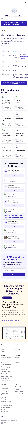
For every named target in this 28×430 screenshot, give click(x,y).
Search (14, 275)
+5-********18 (10, 230)
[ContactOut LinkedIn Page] (2, 423)
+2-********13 (10, 245)
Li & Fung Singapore (18, 101)
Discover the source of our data (11, 320)
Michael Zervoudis (14, 170)
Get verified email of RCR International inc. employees (14, 82)
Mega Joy (11, 185)
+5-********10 (10, 194)
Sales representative (13, 202)
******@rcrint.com (11, 181)
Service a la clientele (13, 223)
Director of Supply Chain (14, 172)
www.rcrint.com (17, 51)
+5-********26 (10, 179)
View (14, 175)
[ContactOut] (8, 2)
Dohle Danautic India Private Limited (20, 135)
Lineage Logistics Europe (20, 151)
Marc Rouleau (12, 221)
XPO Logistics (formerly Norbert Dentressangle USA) (7, 102)
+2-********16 (10, 209)
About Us (17, 358)
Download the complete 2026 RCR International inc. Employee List (14, 216)
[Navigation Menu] (25, 2)
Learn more (5, 323)
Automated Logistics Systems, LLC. (7, 118)
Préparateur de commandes (15, 238)
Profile (4, 31)
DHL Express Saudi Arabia (19, 117)
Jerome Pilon (12, 201)
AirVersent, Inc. (6, 150)
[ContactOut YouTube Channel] (5, 423)
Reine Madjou (12, 237)
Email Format (13, 31)
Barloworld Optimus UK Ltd (6, 134)
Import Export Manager (14, 187)
